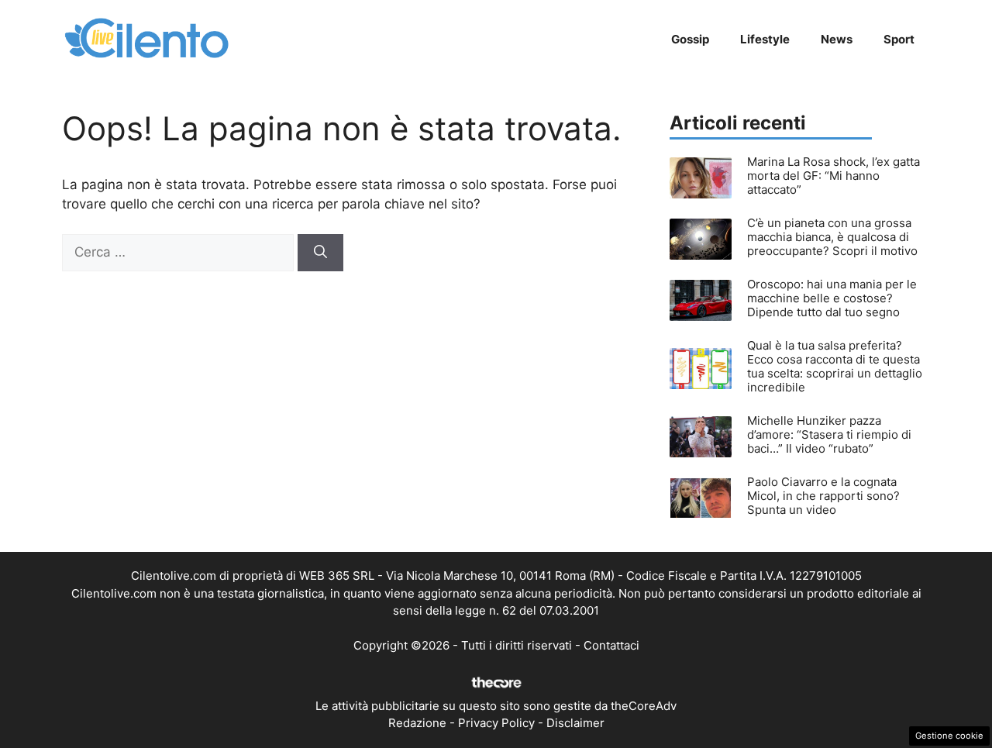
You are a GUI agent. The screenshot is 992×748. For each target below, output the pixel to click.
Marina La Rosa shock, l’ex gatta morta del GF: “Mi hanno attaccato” (833, 175)
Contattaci (611, 645)
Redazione (417, 722)
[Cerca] (320, 252)
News (836, 39)
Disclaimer (575, 722)
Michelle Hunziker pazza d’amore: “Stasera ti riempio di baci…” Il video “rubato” (829, 434)
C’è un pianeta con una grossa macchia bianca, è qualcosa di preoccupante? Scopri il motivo (832, 236)
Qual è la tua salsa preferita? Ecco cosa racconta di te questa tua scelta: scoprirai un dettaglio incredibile (834, 366)
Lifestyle (765, 39)
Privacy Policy (496, 722)
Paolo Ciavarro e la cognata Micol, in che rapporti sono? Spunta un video (823, 495)
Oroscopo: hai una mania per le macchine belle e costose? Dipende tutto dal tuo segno (832, 298)
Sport (899, 39)
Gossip (690, 39)
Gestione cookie (949, 735)
